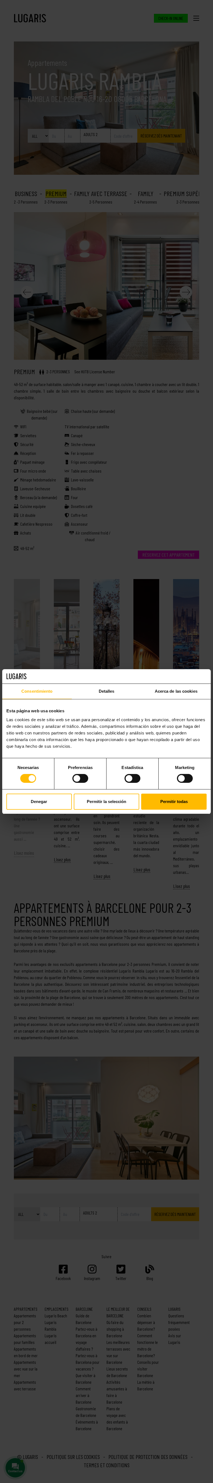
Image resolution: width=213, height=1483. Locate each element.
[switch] (80, 778)
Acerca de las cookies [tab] (176, 691)
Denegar (39, 801)
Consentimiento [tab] (36, 691)
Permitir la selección (106, 801)
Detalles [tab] (107, 691)
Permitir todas (174, 801)
